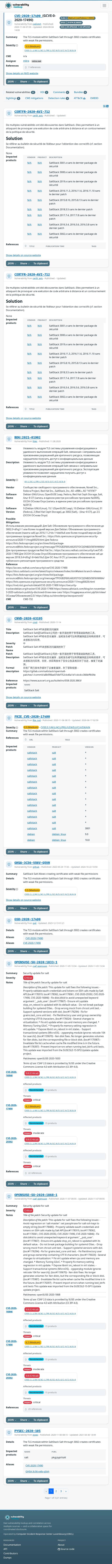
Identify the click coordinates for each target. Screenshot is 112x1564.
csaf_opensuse (40, 966)
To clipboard (41, 81)
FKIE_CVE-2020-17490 (32, 717)
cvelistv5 (37, 24)
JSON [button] (11, 81)
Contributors (11, 1553)
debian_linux (59, 834)
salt (54, 752)
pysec (35, 1434)
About (61, 1544)
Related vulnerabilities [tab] (20, 92)
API (5, 1549)
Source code (67, 1549)
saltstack (32, 752)
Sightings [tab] (12, 98)
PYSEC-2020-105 (27, 1431)
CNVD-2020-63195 (28, 618)
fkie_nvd (37, 720)
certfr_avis (38, 115)
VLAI (63, 18)
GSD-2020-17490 (27, 919)
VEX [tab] (43, 92)
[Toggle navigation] (104, 5)
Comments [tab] (60, 92)
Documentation (12, 1544)
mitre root (36, 61)
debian (31, 834)
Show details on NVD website (22, 73)
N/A (29, 162)
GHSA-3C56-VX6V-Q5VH (32, 863)
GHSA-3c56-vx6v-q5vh (37, 1471)
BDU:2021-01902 (27, 437)
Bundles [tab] (80, 92)
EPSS (63, 22)
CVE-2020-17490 (28, 16)
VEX (62, 27)
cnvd (35, 622)
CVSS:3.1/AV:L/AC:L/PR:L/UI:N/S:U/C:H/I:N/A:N (50, 51)
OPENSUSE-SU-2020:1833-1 (35, 962)
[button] (64, 67)
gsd (34, 923)
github (36, 867)
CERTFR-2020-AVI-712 (32, 112)
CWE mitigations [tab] (34, 98)
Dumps (8, 1557)
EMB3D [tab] (94, 98)
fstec (35, 441)
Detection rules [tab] (58, 98)
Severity (11, 45)
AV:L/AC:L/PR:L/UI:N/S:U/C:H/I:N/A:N (44, 482)
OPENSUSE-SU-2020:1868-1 (35, 1195)
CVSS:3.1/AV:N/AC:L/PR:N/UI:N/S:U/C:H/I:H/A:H (50, 1077)
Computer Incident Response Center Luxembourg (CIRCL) (44, 1534)
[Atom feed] (104, 106)
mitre (26, 60)
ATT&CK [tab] (78, 98)
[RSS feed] (107, 106)
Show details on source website (23, 255)
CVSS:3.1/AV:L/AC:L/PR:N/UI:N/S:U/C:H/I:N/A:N (50, 1111)
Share (24, 81)
